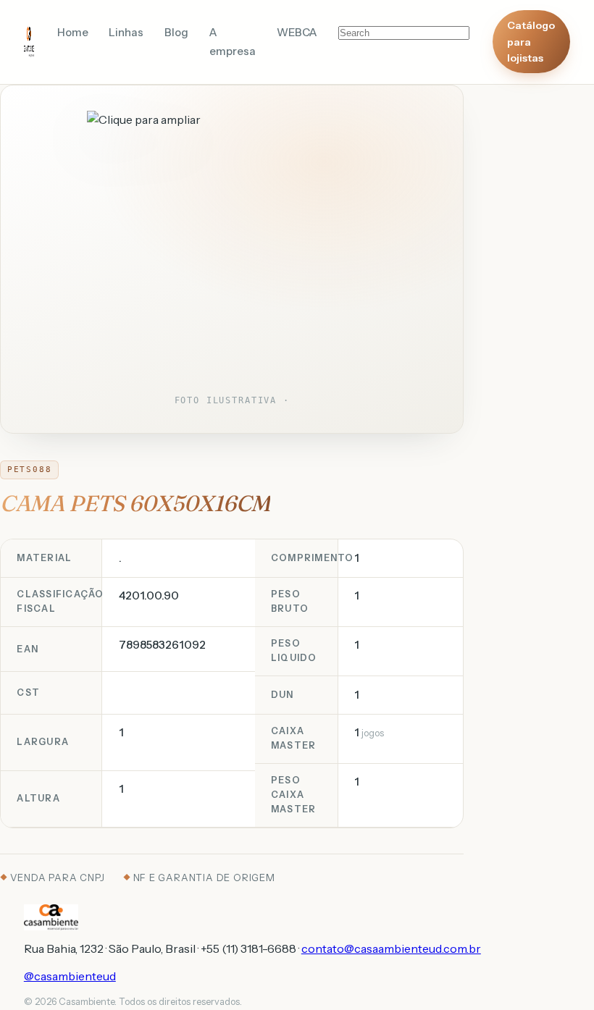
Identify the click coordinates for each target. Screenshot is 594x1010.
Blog (176, 32)
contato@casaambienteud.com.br (391, 948)
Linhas (126, 32)
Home (72, 32)
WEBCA (297, 32)
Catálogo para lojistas (531, 41)
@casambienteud (70, 976)
